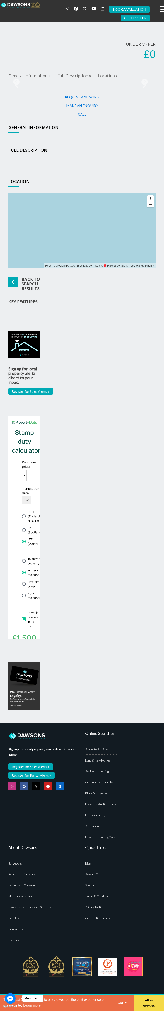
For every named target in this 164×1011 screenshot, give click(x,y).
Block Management (97, 793)
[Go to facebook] (10, 998)
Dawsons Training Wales (101, 837)
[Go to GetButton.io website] (10, 1006)
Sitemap (90, 885)
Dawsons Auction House (101, 804)
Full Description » (74, 75)
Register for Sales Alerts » (30, 391)
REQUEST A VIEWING (82, 97)
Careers (13, 940)
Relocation (92, 826)
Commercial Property (99, 782)
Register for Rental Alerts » (31, 775)
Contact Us (15, 929)
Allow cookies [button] (149, 1003)
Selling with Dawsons (21, 874)
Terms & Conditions (98, 896)
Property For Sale (96, 749)
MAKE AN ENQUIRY (82, 105)
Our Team (14, 918)
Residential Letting (97, 771)
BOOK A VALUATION (129, 9)
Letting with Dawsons (22, 885)
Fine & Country (95, 815)
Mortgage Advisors (20, 896)
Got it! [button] (122, 1003)
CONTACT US (135, 18)
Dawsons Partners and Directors (29, 907)
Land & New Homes (97, 760)
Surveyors (15, 863)
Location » (108, 75)
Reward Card (93, 874)
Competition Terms (97, 918)
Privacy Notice (94, 907)
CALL (82, 114)
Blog (88, 863)
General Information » (29, 75)
